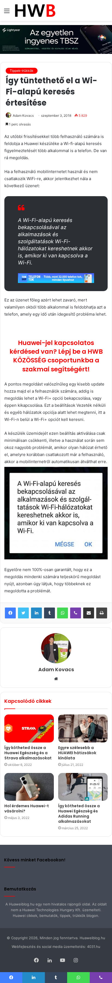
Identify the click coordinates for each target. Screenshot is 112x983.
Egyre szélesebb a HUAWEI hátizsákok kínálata (77, 753)
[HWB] (35, 10)
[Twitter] (23, 613)
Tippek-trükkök (21, 71)
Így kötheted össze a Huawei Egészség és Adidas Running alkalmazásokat (79, 813)
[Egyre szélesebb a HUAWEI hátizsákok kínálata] (83, 728)
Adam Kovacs (23, 115)
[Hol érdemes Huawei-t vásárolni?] (29, 787)
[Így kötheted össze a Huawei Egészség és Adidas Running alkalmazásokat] (83, 787)
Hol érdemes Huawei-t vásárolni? (26, 808)
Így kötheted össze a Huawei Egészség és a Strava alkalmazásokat (28, 753)
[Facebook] (10, 613)
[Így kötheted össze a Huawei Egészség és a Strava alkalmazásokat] (29, 728)
